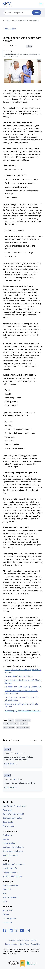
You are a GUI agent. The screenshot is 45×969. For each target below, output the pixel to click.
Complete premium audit (13, 814)
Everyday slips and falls (10, 724)
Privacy (33, 940)
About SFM (8, 910)
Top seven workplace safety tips (19, 783)
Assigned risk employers (13, 847)
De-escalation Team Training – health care (23, 687)
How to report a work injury (15, 806)
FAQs (5, 901)
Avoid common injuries (12, 876)
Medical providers (10, 855)
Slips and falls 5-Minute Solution (19, 676)
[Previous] (38, 740)
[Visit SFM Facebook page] (5, 930)
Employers (7, 835)
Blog (4, 893)
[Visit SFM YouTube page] (22, 930)
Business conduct (11, 944)
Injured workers (9, 843)
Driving (11, 720)
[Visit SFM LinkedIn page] (11, 930)
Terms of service (23, 940)
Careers (6, 914)
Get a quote (8, 822)
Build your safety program (14, 864)
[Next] (41, 740)
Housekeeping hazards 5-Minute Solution (23, 710)
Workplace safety (8, 727)
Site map (12, 940)
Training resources (10, 872)
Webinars (7, 889)
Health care (24, 724)
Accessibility (35, 944)
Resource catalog (10, 885)
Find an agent (8, 826)
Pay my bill (7, 810)
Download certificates (12, 818)
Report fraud (24, 944)
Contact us (7, 922)
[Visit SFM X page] (16, 930)
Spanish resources (10, 897)
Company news (9, 918)
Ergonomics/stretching (23, 720)
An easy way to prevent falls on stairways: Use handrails (18, 758)
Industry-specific (10, 868)
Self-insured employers (13, 851)
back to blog (10, 29)
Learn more (9, 764)
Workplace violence (23, 727)
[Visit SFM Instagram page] (28, 930)
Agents (6, 839)
